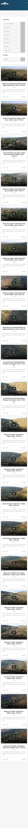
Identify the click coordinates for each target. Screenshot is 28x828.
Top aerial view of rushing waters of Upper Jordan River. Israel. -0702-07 (14, 363)
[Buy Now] (23, 96)
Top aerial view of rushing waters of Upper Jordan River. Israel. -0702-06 (14, 400)
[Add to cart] (25, 96)
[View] (22, 96)
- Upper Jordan (5, 96)
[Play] (14, 73)
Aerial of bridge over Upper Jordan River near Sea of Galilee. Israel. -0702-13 (14, 154)
